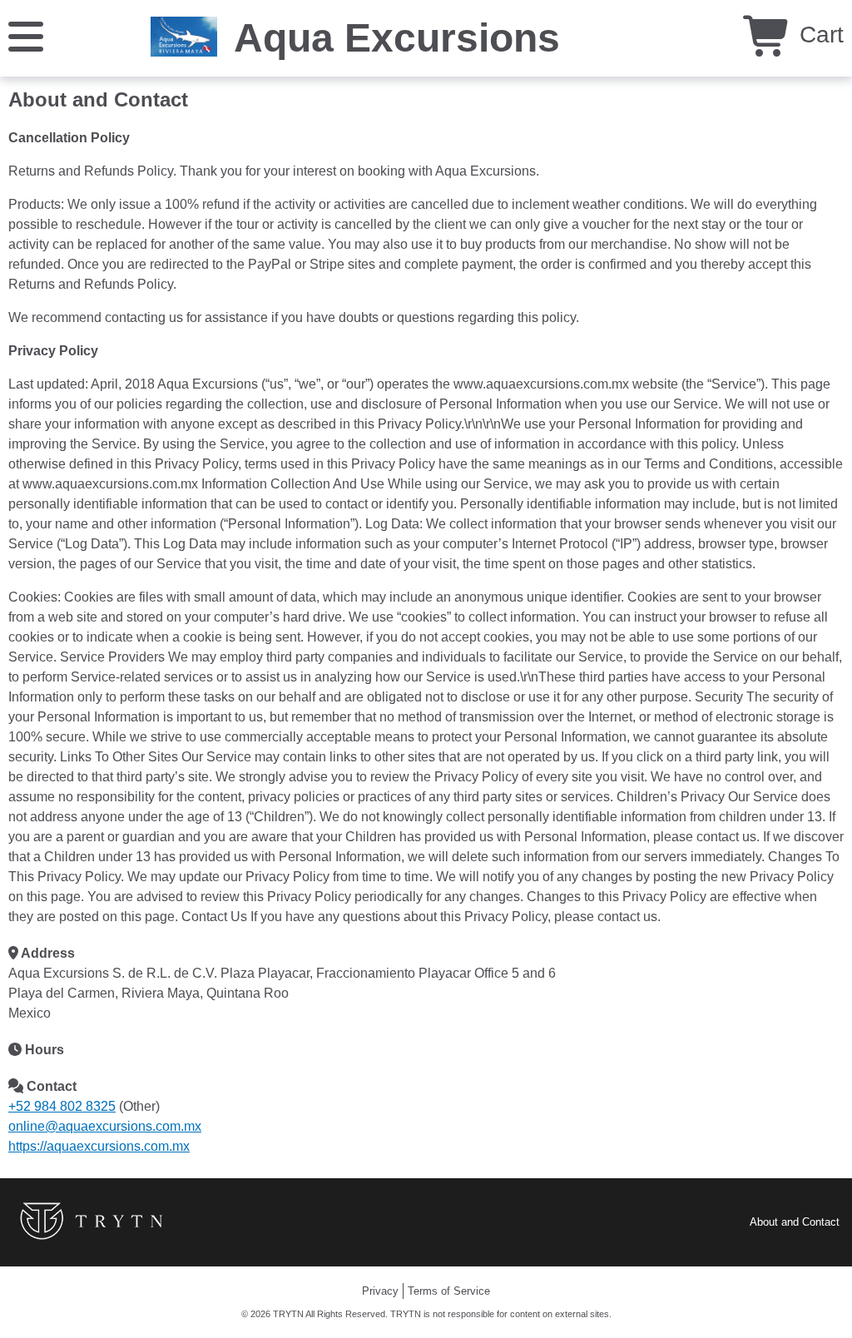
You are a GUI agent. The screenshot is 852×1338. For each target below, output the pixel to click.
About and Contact (795, 1222)
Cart (818, 34)
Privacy (380, 1291)
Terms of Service (449, 1291)
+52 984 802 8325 (62, 1106)
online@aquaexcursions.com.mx (104, 1126)
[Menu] (25, 35)
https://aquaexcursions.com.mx (99, 1146)
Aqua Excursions (397, 38)
